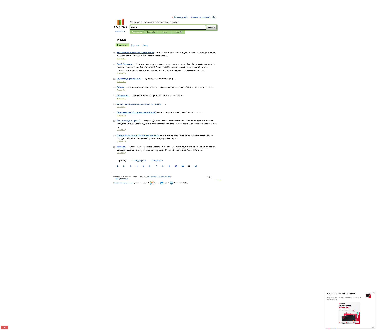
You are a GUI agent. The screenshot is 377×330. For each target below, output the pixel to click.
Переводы (151, 32)
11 (183, 166)
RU (213, 17)
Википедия (121, 59)
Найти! (211, 27)
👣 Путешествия (122, 179)
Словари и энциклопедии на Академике (154, 22)
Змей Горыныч (124, 64)
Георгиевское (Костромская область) (136, 112)
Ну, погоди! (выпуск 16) (129, 78)
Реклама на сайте (164, 176)
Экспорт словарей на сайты (123, 183)
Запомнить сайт (181, 17)
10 (176, 166)
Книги (164, 32)
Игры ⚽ (178, 32)
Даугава (121, 147)
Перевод (135, 45)
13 (196, 166)
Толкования (137, 32)
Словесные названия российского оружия (139, 104)
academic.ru (120, 31)
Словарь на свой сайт (200, 17)
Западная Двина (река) (128, 120)
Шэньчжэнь (123, 95)
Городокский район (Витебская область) (138, 135)
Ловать (120, 87)
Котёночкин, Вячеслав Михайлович (135, 52)
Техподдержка (151, 176)
